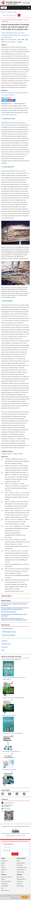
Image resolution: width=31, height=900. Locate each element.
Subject (3, 863)
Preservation (20, 881)
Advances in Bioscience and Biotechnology (13, 697)
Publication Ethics (21, 879)
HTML (23, 39)
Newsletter (4, 641)
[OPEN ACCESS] (26, 2)
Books (2, 865)
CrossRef (8, 537)
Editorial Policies (21, 863)
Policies (19, 874)
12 (2, 387)
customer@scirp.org (9, 802)
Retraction (19, 883)
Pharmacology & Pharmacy (9, 769)
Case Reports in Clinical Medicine (11, 751)
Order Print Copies (6, 881)
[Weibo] (24, 794)
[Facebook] (9, 794)
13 (10, 423)
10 (2, 539)
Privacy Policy (20, 886)
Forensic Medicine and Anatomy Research (12, 19)
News (2, 872)
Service (3, 874)
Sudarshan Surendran (15, 35)
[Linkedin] (17, 794)
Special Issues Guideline (8, 635)
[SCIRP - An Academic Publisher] (11, 2)
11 (21, 314)
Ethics (18, 860)
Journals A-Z (4, 860)
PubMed (10, 548)
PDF (19, 39)
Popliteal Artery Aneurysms (8, 611)
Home (4, 12)
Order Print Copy (6, 644)
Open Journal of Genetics (9, 715)
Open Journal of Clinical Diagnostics (12, 659)
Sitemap (3, 867)
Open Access (20, 877)
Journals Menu (6, 596)
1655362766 (7, 808)
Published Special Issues (9, 631)
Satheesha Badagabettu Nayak (9, 33)
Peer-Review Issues (22, 867)
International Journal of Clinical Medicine (13, 733)
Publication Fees (21, 869)
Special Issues (20, 872)
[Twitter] (3, 794)
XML (27, 39)
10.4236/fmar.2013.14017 (10, 39)
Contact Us (5, 647)
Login (3, 7)
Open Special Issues (7, 628)
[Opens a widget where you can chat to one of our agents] (25, 897)
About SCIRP (21, 858)
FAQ (3, 650)
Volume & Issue (5, 890)
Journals (9, 12)
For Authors (20, 865)
